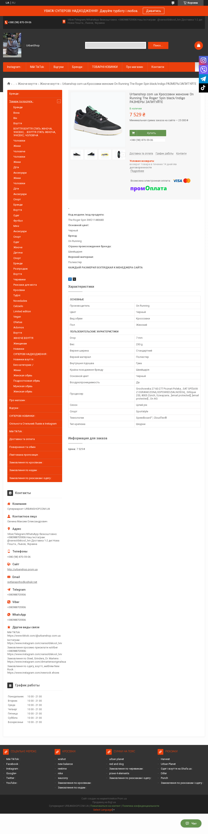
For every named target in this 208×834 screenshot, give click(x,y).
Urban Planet (168, 763)
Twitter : (10, 778)
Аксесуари (20, 172)
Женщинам (20, 343)
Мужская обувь (22, 386)
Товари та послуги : (21, 101)
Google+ (11, 773)
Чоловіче (19, 151)
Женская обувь (22, 375)
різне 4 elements (119, 773)
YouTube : (12, 782)
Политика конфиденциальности (140, 806)
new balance (65, 763)
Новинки (18, 348)
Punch (164, 778)
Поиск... (158, 45)
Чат (194, 823)
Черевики (19, 279)
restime (62, 768)
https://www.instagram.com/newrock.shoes (33, 672)
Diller (164, 773)
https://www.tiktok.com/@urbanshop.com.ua (34, 635)
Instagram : (14, 67)
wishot (62, 759)
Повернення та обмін (22, 447)
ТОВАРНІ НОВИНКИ (105, 67)
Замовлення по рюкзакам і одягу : (30, 478)
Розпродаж (20, 268)
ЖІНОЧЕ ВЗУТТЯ (23, 338)
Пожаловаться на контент (105, 806)
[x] (74, 279)
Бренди (18, 107)
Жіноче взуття (27, 83)
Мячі (16, 226)
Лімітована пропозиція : (24, 454)
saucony (63, 778)
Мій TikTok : (37, 67)
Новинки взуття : (24, 359)
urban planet (116, 759)
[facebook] (70, 279)
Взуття (17, 123)
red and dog (116, 763)
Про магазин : (17, 400)
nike (60, 773)
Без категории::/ (23, 364)
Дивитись (153, 11)
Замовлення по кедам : (23, 470)
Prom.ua (122, 798)
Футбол (18, 220)
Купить (151, 133)
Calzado (18, 306)
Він (15, 118)
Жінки (17, 145)
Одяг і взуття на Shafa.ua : (177, 768)
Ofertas (17, 322)
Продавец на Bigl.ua (104, 802)
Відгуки (59, 67)
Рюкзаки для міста (25, 284)
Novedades (20, 300)
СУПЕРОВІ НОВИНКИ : (22, 415)
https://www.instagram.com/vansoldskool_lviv (34, 643)
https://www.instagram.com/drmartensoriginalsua (36, 661)
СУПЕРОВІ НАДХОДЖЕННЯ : (30, 354)
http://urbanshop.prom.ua (22, 569)
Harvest (165, 759)
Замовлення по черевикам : (126, 768)
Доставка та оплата (22, 439)
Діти (16, 167)
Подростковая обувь (26, 380)
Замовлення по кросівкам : (26, 462)
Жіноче (17, 247)
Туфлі (16, 295)
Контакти (158, 67)
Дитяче (18, 252)
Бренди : (77, 67)
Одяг (16, 215)
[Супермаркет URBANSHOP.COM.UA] (12, 45)
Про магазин (134, 67)
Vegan (17, 316)
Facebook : (13, 763)
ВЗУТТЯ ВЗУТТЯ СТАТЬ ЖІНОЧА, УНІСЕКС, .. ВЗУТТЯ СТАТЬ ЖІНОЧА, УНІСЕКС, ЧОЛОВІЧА (34, 132)
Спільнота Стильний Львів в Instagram (33, 423)
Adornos (18, 327)
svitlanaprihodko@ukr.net (22, 582)
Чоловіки (19, 140)
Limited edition (22, 311)
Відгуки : (14, 407)
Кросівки (19, 290)
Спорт (17, 199)
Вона (16, 112)
